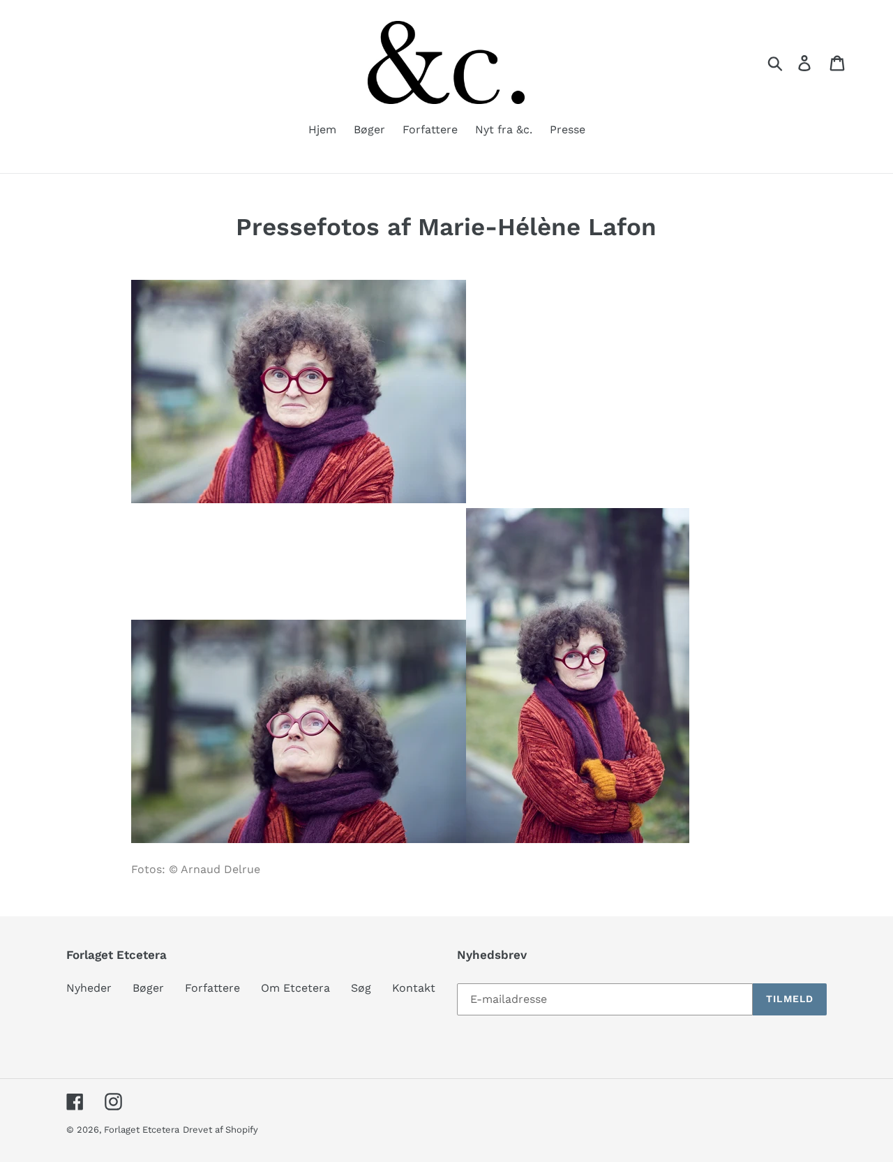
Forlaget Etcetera (141, 1129)
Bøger (148, 988)
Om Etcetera (295, 988)
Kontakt (413, 988)
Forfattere (212, 988)
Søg (361, 988)
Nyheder (89, 988)
